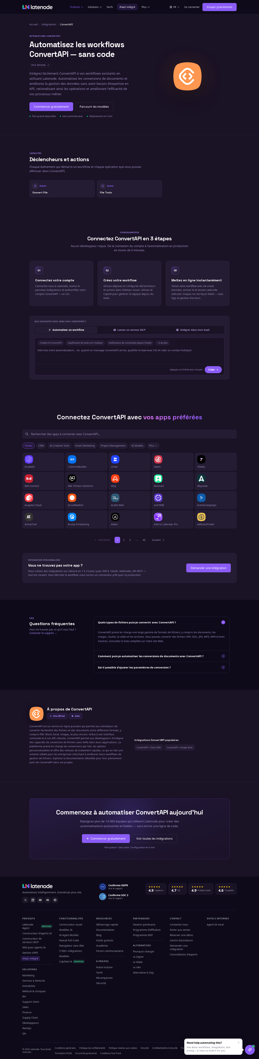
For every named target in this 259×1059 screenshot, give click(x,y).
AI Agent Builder (69, 935)
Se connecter (192, 7)
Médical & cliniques (34, 991)
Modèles (64, 956)
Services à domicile (33, 980)
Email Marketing (85, 445)
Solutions (93, 7)
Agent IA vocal (215, 924)
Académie (102, 945)
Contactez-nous (179, 924)
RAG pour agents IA (34, 947)
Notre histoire (104, 967)
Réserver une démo (181, 935)
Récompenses (104, 977)
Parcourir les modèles (94, 107)
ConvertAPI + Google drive (180, 747)
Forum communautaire (109, 951)
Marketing (28, 975)
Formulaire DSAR (63, 1053)
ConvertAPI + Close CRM (149, 747)
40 (144, 540)
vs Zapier (138, 956)
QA (24, 1033)
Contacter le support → (43, 633)
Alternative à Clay (143, 972)
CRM (41, 445)
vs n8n (137, 967)
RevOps (26, 1028)
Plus (144, 7)
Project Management (113, 445)
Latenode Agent (36, 926)
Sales (25, 1007)
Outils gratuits (104, 940)
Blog (98, 935)
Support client (30, 1001)
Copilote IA (71, 961)
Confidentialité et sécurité (164, 1048)
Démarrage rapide (107, 924)
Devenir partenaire (144, 924)
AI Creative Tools (59, 445)
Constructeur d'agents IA (37, 933)
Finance (27, 1012)
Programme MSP (143, 935)
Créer (211, 369)
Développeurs (30, 1023)
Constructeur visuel (70, 924)
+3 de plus (163, 342)
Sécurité (101, 983)
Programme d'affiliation (147, 929)
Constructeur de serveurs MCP (32, 940)
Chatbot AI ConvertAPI (51, 342)
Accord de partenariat (86, 1053)
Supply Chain (30, 1017)
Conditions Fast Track (110, 1053)
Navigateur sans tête (71, 945)
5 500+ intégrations (70, 951)
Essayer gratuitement (219, 7)
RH (24, 996)
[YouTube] (40, 900)
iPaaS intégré (127, 7)
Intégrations (49, 24)
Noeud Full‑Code (69, 940)
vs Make (138, 962)
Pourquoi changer (143, 951)
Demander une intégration (208, 568)
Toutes (28, 445)
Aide (77, 716)
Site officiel (59, 716)
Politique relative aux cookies (123, 1048)
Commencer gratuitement (51, 107)
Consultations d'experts (184, 954)
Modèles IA (65, 929)
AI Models (137, 445)
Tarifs (109, 7)
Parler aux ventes (180, 929)
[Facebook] (55, 900)
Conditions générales (65, 1048)
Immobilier (28, 986)
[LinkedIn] (33, 900)
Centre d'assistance (181, 940)
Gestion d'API (30, 952)
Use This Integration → (62, 188)
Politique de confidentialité (92, 1048)
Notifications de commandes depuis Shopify (130, 342)
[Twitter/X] (25, 900)
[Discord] (48, 900)
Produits (75, 7)
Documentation (105, 929)
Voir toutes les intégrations (154, 838)
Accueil (33, 24)
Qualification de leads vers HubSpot (85, 342)
